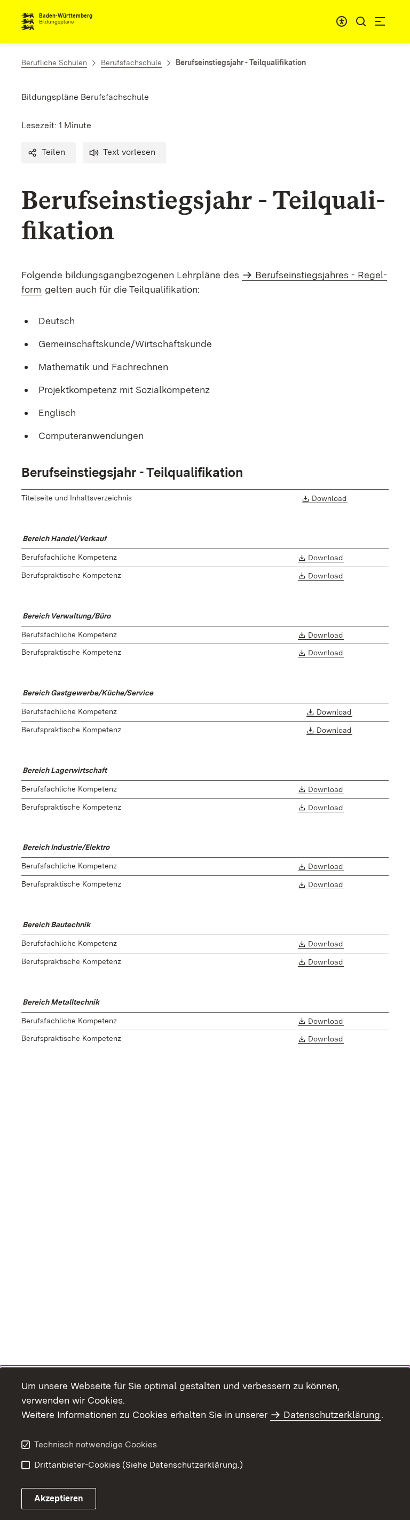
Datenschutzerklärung (331, 1414)
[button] (48, 152)
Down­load (330, 498)
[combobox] (341, 21)
